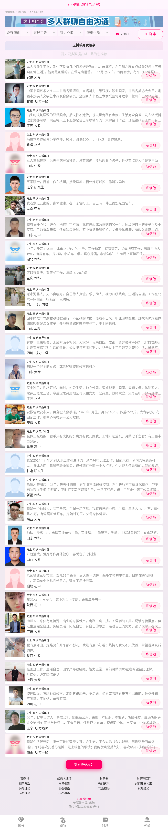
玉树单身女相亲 (36, 12)
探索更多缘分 (84, 764)
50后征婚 (24, 788)
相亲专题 (24, 783)
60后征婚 (64, 788)
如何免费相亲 (143, 783)
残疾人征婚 (64, 778)
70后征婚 (104, 788)
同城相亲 (64, 783)
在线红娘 (85, 799)
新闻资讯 (103, 783)
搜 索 (152, 34)
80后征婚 (143, 788)
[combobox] (17, 33)
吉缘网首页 (10, 12)
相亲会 (104, 778)
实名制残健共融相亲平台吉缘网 (84, 4)
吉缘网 (24, 778)
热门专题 (22, 12)
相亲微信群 (144, 778)
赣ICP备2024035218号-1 (84, 806)
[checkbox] (124, 34)
